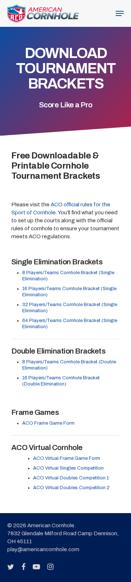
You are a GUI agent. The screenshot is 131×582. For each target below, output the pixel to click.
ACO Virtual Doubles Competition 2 (71, 487)
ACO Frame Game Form (48, 423)
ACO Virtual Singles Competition (68, 468)
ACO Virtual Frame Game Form (66, 458)
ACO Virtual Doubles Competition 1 (71, 477)
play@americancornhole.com (43, 549)
